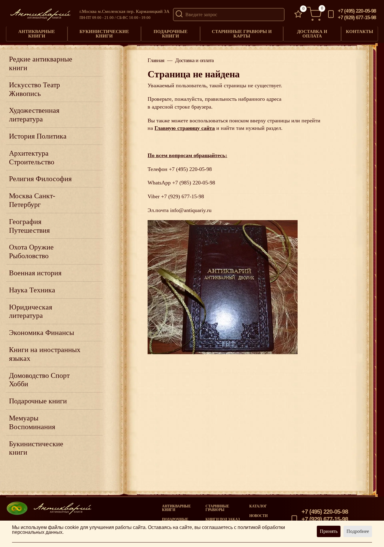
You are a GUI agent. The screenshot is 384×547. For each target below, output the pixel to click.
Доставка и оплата (312, 33)
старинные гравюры (217, 508)
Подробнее (357, 531)
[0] (298, 14)
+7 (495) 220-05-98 (357, 11)
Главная (156, 60)
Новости (258, 516)
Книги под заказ (223, 519)
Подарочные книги (171, 33)
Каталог (258, 506)
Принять (329, 531)
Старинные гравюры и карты (242, 33)
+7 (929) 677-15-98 (357, 17)
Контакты (359, 31)
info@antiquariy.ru (191, 210)
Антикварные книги (36, 33)
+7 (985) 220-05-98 (193, 183)
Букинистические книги (104, 33)
